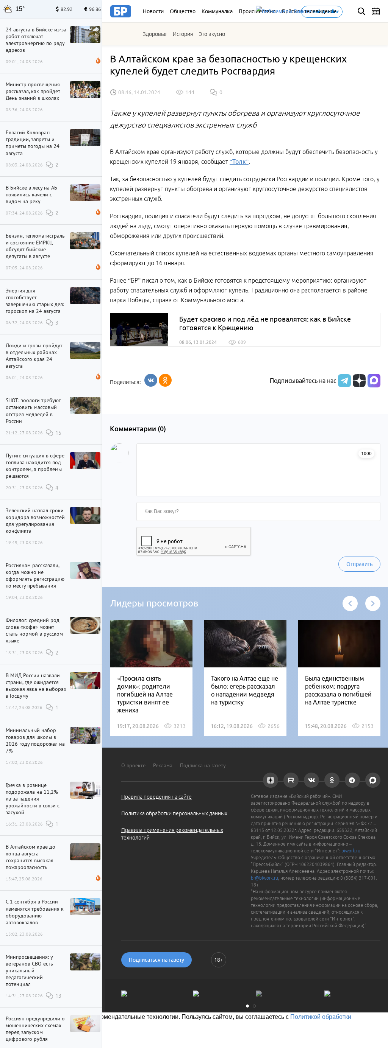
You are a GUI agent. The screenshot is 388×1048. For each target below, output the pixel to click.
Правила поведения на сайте (156, 797)
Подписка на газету (203, 765)
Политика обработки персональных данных (174, 813)
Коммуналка (217, 11)
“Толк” (239, 161)
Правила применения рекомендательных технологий (172, 834)
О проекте (133, 765)
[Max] (374, 380)
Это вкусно (212, 34)
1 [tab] (247, 1006)
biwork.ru (350, 850)
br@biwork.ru (264, 877)
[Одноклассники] (165, 380)
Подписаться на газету (156, 960)
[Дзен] (358, 380)
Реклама (162, 765)
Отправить (359, 564)
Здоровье (155, 34)
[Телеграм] (343, 380)
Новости (153, 11)
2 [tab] (254, 1006)
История (183, 34)
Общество (183, 11)
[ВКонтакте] (150, 380)
